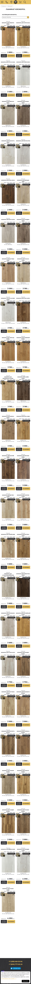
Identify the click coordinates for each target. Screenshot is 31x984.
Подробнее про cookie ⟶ (8, 978)
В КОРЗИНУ (11, 55)
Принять (25, 981)
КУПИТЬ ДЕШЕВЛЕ (4, 56)
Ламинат (10, 6)
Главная (4, 6)
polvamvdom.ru (15, 2)
